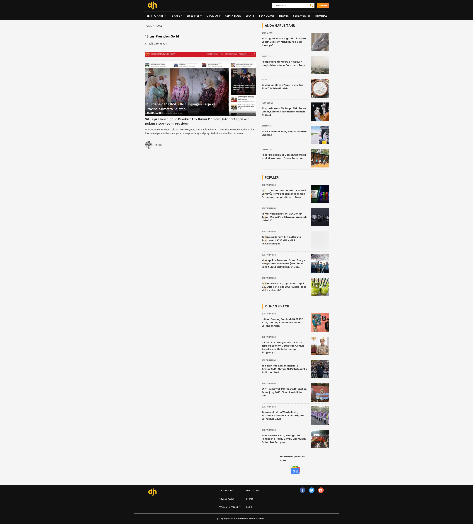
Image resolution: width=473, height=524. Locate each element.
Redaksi (250, 499)
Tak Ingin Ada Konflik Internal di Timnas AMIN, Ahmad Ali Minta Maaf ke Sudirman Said (284, 369)
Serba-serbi (301, 16)
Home (148, 26)
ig (321, 494)
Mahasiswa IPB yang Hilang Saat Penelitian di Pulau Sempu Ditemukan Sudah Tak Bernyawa (284, 439)
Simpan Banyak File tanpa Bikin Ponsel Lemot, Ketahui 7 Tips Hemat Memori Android (284, 112)
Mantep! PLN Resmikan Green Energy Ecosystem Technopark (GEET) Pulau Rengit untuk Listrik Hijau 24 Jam (283, 263)
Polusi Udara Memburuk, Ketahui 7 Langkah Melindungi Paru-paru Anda (283, 63)
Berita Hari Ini (157, 16)
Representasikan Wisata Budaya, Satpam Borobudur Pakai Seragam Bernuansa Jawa (283, 415)
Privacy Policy (226, 499)
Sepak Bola (233, 16)
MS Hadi (158, 145)
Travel (284, 16)
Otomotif (213, 16)
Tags (159, 26)
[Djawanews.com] (152, 5)
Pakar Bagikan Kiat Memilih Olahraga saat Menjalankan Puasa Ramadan (284, 156)
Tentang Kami (226, 490)
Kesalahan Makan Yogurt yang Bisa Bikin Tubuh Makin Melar (283, 86)
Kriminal (320, 16)
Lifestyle (193, 16)
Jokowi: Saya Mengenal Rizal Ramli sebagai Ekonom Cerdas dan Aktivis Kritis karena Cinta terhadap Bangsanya (283, 347)
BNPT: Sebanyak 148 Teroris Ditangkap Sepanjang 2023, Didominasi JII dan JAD (284, 392)
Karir (249, 507)
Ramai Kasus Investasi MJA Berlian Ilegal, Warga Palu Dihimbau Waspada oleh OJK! (285, 217)
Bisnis (176, 16)
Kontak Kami (253, 490)
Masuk (323, 5)
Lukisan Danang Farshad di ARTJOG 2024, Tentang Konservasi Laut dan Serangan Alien (282, 322)
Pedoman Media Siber (230, 507)
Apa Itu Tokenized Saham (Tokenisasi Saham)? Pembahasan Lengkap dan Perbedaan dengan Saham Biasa (284, 194)
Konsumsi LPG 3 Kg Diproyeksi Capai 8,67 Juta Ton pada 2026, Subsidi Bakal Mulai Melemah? (284, 287)
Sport (250, 16)
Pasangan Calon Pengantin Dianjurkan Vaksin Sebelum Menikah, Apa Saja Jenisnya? (284, 42)
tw (311, 494)
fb (302, 494)
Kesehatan (267, 33)
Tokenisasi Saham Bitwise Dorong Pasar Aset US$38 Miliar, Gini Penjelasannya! (281, 240)
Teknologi (266, 16)
